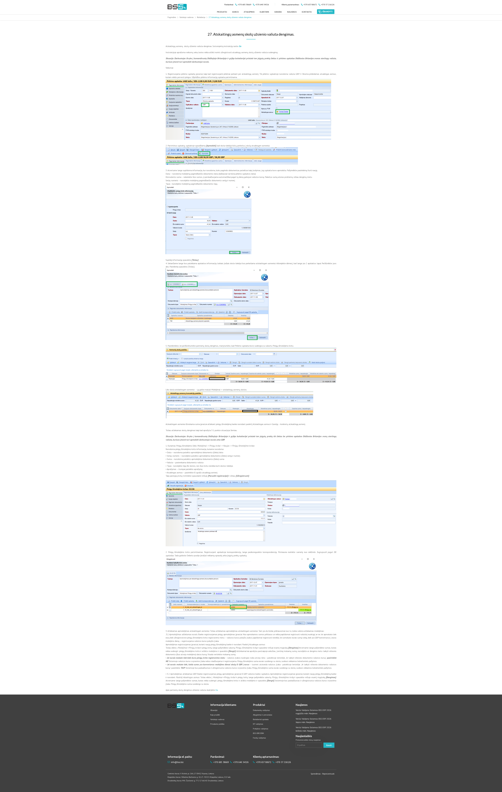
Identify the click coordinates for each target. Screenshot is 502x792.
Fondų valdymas (259, 738)
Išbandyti (213, 710)
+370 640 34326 (240, 762)
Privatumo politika (217, 724)
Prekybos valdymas (260, 729)
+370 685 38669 (221, 762)
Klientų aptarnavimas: (290, 4)
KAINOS (235, 12)
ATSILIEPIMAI (249, 12)
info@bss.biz (177, 762)
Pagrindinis (172, 17)
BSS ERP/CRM (258, 733)
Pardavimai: (229, 4)
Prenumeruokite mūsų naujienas (308, 740)
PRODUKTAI (222, 12)
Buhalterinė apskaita (261, 719)
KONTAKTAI (307, 12)
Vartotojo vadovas (186, 17)
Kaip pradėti (215, 715)
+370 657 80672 (263, 762)
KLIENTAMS (264, 12)
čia (216, 690)
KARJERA (278, 12)
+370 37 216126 (283, 762)
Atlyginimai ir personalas (262, 715)
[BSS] (177, 7)
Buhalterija (201, 17)
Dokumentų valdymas (261, 710)
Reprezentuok (328, 773)
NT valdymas (258, 724)
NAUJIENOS (291, 12)
